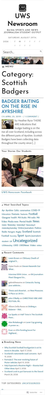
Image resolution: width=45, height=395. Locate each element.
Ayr (3, 210)
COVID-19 (35, 210)
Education (6, 214)
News (36, 221)
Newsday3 (30, 225)
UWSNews (24, 245)
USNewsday (7, 245)
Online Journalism (26, 228)
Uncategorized (25, 240)
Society (13, 236)
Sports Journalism (33, 236)
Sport (21, 235)
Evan (11, 330)
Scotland (27, 231)
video (39, 245)
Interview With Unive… (18, 274)
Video (33, 245)
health (14, 217)
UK (10, 241)
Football (33, 213)
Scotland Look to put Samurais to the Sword (23, 371)
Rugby (18, 232)
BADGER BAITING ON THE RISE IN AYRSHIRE (20, 107)
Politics (38, 228)
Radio (4, 231)
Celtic (16, 210)
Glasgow (6, 217)
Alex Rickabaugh (16, 322)
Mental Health (25, 221)
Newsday (12, 225)
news (4, 225)
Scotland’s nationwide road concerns (20, 353)
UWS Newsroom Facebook (17, 192)
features (24, 214)
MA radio (32, 217)
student (5, 241)
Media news (13, 221)
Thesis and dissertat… (18, 290)
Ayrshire (9, 210)
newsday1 (21, 225)
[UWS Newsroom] (22, 60)
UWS (15, 245)
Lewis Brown (14, 258)
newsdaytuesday (9, 228)
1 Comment (31, 116)
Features (15, 214)
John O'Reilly (14, 298)
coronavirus (25, 210)
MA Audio (22, 217)
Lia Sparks (13, 314)
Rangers (11, 232)
